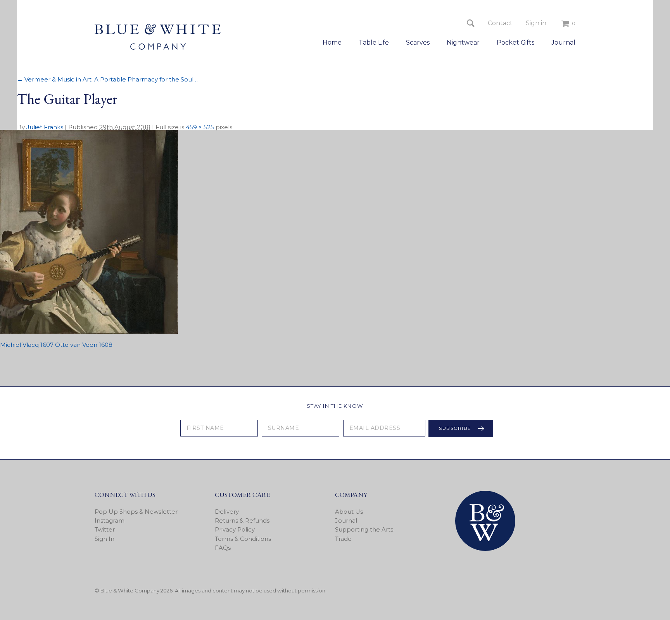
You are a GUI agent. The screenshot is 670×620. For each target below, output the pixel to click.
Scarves (418, 42)
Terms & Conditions (243, 538)
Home (332, 42)
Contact (500, 23)
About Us (349, 511)
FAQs (223, 547)
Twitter (105, 529)
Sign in (536, 23)
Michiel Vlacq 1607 (27, 344)
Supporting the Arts (364, 529)
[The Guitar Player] (89, 331)
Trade (343, 538)
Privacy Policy (235, 529)
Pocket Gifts (515, 42)
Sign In (104, 538)
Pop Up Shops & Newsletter (136, 511)
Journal (563, 42)
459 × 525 (200, 127)
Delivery (227, 511)
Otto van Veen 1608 (83, 344)
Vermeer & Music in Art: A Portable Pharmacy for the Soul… (107, 79)
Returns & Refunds (242, 520)
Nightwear (463, 42)
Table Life (374, 42)
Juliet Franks (44, 127)
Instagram (109, 520)
